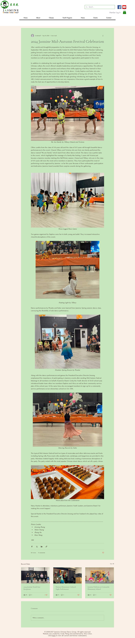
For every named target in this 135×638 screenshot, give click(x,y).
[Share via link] (46, 546)
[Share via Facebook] (32, 546)
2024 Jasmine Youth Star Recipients (32, 588)
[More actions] (103, 35)
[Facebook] (119, 7)
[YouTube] (124, 7)
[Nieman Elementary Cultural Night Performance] (67, 575)
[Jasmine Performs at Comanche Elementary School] (99, 575)
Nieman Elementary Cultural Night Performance (66, 588)
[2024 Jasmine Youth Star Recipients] (35, 575)
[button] (124, 12)
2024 (32, 540)
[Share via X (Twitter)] (37, 546)
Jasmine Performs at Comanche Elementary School (98, 588)
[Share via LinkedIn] (41, 546)
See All (112, 563)
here (54, 636)
